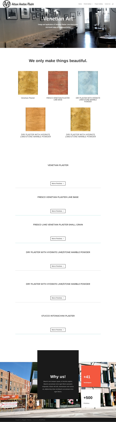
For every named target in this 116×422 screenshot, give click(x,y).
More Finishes (57, 183)
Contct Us (107, 4)
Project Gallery (99, 4)
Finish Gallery (87, 4)
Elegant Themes (26, 420)
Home (80, 4)
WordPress (42, 420)
